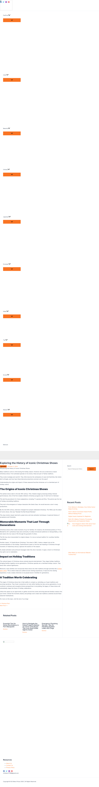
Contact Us (9, 765)
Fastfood (5, 15)
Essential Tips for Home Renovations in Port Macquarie (11, 625)
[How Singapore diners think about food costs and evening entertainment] (69, 537)
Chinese (5, 169)
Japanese (6, 217)
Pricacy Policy (10, 767)
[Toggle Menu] (12, 20)
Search (69, 466)
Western (5, 410)
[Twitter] (3, 2)
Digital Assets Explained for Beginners (79, 516)
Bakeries (5, 128)
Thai (4, 340)
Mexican (5, 444)
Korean (5, 375)
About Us (9, 763)
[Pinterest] (9, 2)
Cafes (4, 75)
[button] (9, 15)
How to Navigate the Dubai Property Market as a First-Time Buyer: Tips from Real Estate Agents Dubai (31, 627)
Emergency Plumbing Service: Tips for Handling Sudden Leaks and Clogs (50, 626)
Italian (5, 311)
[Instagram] (6, 2)
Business (3, 466)
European (6, 264)
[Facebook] (1, 2)
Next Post (3, 605)
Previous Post (5, 603)
